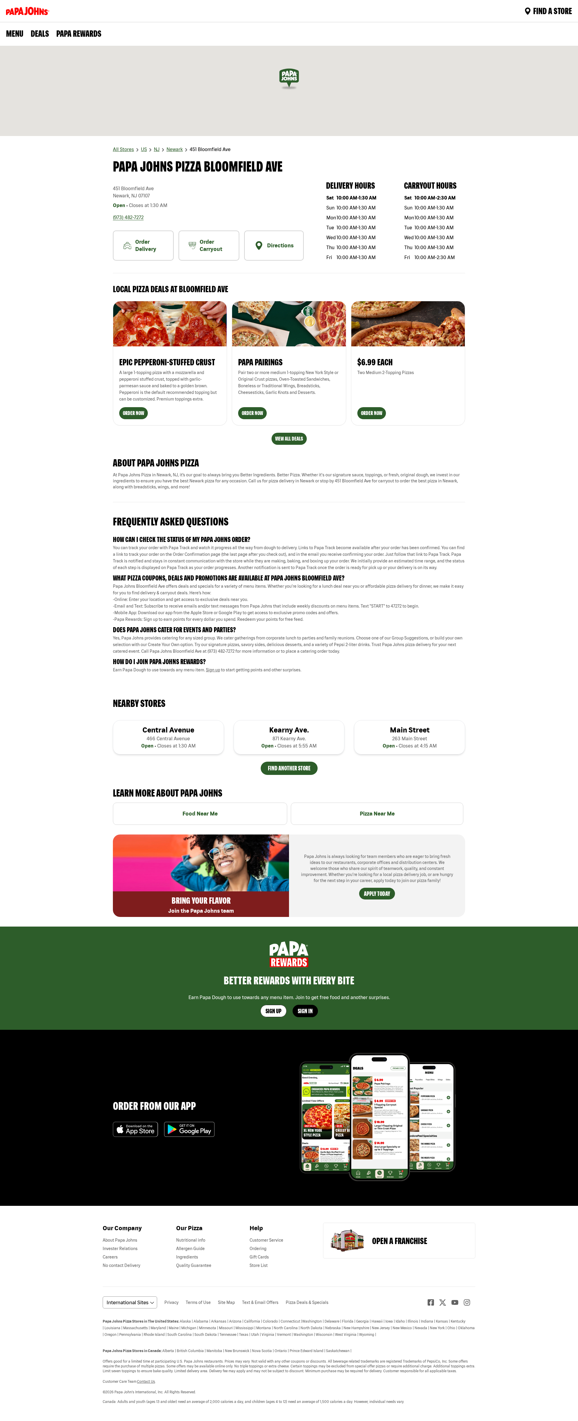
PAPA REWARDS (78, 33)
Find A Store (552, 11)
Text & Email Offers (260, 1302)
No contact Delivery (121, 1265)
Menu (14, 33)
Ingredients (187, 1257)
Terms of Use (198, 1302)
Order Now (133, 413)
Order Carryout (211, 245)
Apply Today (377, 893)
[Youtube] (457, 1302)
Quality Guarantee (193, 1265)
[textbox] (289, 557)
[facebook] (433, 1302)
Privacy (171, 1302)
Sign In (305, 1011)
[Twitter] (445, 1302)
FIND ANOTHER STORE (289, 768)
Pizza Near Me (377, 813)
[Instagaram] (469, 1302)
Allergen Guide (190, 1248)
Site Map (226, 1302)
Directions (280, 245)
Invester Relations (120, 1248)
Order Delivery (145, 245)
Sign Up (273, 1011)
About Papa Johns (120, 1240)
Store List (259, 1265)
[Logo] (29, 11)
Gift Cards (259, 1257)
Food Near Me (200, 813)
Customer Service (266, 1240)
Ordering (258, 1248)
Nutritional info (190, 1240)
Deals (40, 33)
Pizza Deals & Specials (307, 1302)
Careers (110, 1257)
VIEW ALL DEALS (289, 438)
